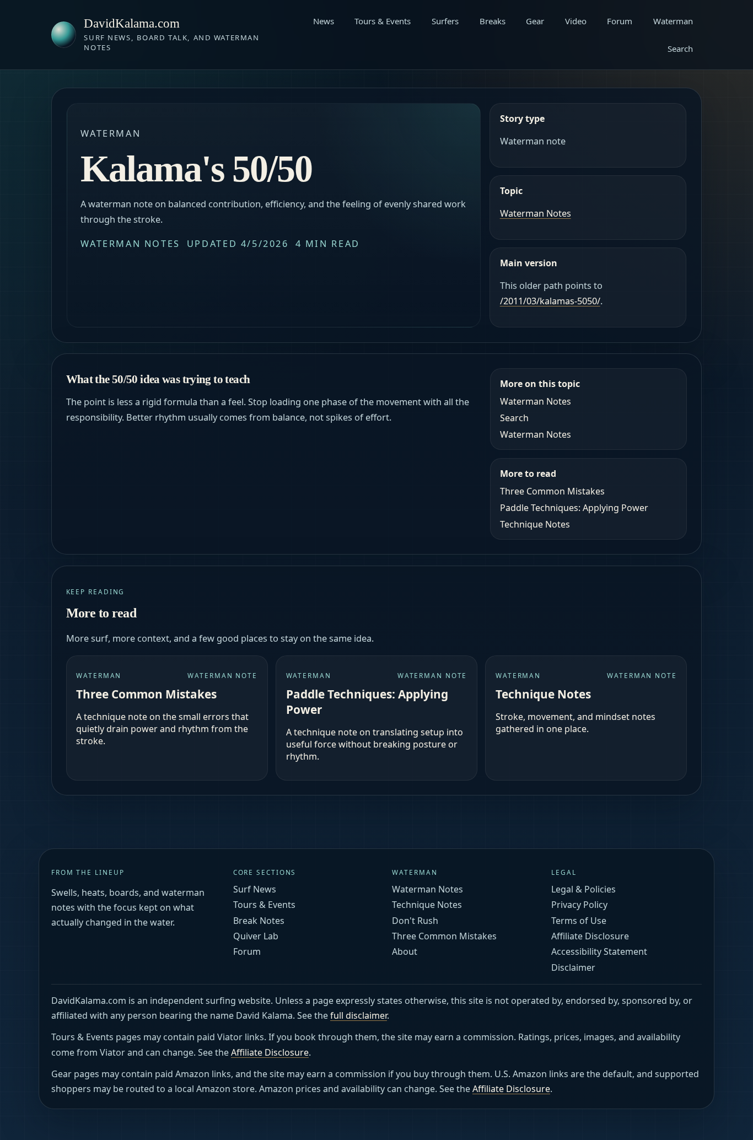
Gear (535, 20)
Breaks (492, 20)
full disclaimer (358, 1015)
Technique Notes (535, 524)
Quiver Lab (255, 936)
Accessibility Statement (599, 951)
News (323, 20)
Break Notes (258, 921)
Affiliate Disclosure (590, 936)
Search (680, 48)
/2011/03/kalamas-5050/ (550, 301)
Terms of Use (578, 921)
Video (576, 20)
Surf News (254, 889)
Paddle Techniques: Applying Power (574, 508)
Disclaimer (573, 967)
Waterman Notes (130, 244)
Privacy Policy (579, 905)
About (404, 951)
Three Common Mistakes (552, 491)
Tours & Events (382, 20)
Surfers (445, 20)
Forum (619, 20)
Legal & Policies (583, 889)
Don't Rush (415, 921)
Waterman (673, 20)
